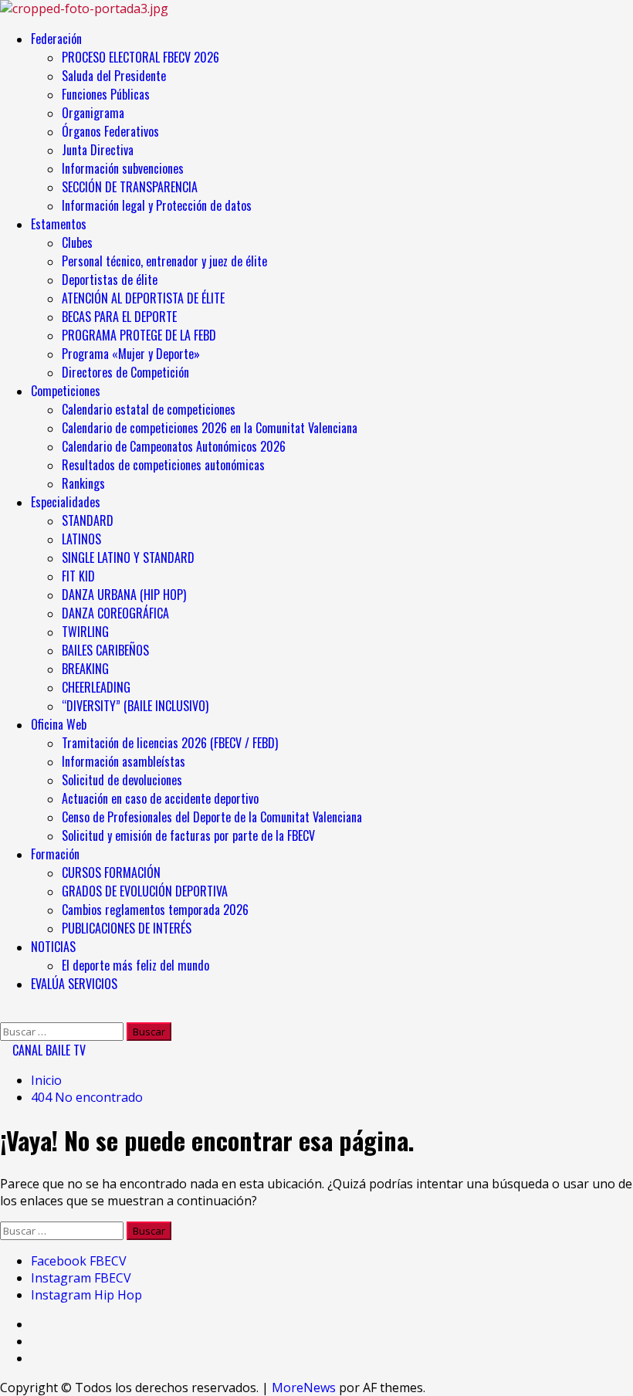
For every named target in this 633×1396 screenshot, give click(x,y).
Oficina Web (58, 724)
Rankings (83, 483)
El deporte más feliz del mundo (135, 965)
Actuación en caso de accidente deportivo (160, 798)
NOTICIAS (53, 946)
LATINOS (81, 539)
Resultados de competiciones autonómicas (163, 465)
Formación (55, 854)
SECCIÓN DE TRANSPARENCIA (130, 187)
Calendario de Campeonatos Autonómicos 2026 (174, 446)
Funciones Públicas (106, 94)
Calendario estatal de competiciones (148, 409)
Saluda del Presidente (114, 75)
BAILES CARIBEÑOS (105, 650)
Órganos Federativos (110, 131)
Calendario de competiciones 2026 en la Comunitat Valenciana (209, 427)
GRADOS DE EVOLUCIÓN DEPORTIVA (145, 891)
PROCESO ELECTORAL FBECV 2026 (140, 57)
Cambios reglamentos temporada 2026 (155, 909)
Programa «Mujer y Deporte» (131, 353)
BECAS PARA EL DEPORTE (119, 316)
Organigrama (93, 112)
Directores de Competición (125, 372)
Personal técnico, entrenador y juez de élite (166, 261)
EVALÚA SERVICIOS (74, 983)
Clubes (77, 242)
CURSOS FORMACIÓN (111, 872)
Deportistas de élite (109, 279)
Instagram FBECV (81, 1277)
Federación (56, 38)
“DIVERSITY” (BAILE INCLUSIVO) (135, 705)
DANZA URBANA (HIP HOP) (124, 594)
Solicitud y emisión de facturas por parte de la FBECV (188, 835)
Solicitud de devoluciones (122, 780)
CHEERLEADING (96, 687)
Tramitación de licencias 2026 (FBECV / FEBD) (170, 743)
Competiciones (65, 390)
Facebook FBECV (79, 1260)
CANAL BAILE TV (47, 1050)
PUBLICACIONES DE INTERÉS (126, 928)
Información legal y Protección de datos (157, 205)
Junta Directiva (98, 150)
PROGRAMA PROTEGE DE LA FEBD (139, 335)
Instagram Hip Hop (86, 1294)
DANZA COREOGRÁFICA (115, 613)
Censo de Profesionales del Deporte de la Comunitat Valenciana (212, 817)
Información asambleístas (123, 761)
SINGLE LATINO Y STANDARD (128, 557)
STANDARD (87, 520)
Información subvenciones (123, 168)
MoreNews (304, 1387)
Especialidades (65, 502)
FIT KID (78, 576)
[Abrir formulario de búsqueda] (4, 1013)
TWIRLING (85, 631)
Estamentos (58, 224)
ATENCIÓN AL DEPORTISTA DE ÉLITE (143, 298)
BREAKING (85, 668)
